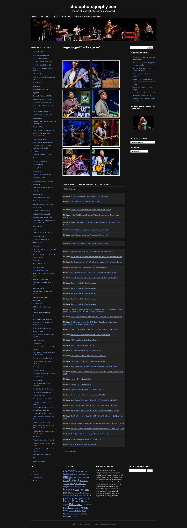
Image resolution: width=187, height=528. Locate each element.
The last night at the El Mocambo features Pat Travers (88, 267)
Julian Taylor (37, 191)
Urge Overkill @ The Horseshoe (43, 413)
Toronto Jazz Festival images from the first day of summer (90, 335)
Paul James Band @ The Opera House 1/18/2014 (87, 389)
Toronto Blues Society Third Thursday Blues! (85, 350)
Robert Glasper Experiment (41, 279)
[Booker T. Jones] (76, 74)
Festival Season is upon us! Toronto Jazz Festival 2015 (89, 230)
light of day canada (74, 493)
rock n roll (74, 507)
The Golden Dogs (38, 370)
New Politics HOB (38, 236)
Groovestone (37, 171)
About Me (66, 16)
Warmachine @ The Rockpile (41, 422)
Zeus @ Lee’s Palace (39, 461)
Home (34, 16)
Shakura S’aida (37, 304)
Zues (75, 516)
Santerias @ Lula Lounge (40, 297)
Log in (35, 471)
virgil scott (74, 514)
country (79, 477)
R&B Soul (75, 504)
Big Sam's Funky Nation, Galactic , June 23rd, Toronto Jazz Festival (93, 329)
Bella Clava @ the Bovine (40, 89)
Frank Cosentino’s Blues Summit (43, 142)
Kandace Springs (38, 194)
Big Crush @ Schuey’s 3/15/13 (42, 96)
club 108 (73, 477)
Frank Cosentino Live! (39, 139)
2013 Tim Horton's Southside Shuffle (83, 444)
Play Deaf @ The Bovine (40, 264)
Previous (137, 122)
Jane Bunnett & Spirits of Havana (43, 181)
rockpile (84, 507)
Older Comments (69, 189)
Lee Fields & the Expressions (42, 211)
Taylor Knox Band (38, 340)
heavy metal (75, 483)
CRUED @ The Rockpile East (42, 111)
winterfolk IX (68, 516)
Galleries (45, 16)
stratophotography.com (93, 6)
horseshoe (69, 489)
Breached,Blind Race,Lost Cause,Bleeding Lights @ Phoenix (91, 251)
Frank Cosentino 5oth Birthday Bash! (44, 130)
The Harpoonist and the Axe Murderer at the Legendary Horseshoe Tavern (96, 257)
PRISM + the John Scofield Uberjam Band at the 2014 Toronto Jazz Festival (96, 317)
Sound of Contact (38, 331)
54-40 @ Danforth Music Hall (42, 65)
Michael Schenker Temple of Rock (43, 217)
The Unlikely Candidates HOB (42, 392)
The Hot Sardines (38, 377)
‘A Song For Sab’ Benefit (40, 52)
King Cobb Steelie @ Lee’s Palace (43, 204)
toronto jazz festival (74, 512)
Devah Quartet (37, 118)
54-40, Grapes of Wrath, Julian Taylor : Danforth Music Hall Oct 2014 (93, 272)
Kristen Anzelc (37, 207)
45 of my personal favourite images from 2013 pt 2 (87, 395)
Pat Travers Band (38, 243)
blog (56, 16)
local (82, 492)
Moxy (35, 229)
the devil (71, 511)
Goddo (35, 158)
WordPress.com (111, 524)
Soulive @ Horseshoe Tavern (42, 328)
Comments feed (37, 477)
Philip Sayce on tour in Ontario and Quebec (85, 201)
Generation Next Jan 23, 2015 (42, 154)
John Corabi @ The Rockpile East (43, 187)
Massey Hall (74, 495)
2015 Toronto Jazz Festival (41, 55)
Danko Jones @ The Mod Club (42, 115)
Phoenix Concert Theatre (75, 501)
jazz (82, 489)
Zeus (34, 458)
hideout (84, 484)
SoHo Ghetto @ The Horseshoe (42, 319)
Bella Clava (36, 86)
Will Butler (36, 437)
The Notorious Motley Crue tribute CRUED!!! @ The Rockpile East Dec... (95, 410)
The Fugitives (37, 367)
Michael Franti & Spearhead (41, 214)
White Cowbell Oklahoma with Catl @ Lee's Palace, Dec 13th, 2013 (93, 400)
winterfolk (83, 513)
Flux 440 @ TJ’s (38, 127)
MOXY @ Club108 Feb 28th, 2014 (43, 233)
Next (148, 122)
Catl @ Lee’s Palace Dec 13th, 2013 (43, 102)
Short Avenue (37, 316)
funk (82, 480)
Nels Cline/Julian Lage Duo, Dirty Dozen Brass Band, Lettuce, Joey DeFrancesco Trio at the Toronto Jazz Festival (90, 323)
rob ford (88, 505)
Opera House (83, 498)
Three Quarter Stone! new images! (82, 345)
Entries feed (36, 474)
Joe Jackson (36, 184)
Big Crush (36, 93)
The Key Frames (38, 380)
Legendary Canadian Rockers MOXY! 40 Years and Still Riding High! (94, 366)
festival (74, 480)
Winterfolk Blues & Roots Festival (43, 440)
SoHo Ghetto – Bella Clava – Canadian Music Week (88, 356)
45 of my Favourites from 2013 (42, 62)
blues (67, 476)
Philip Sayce (36, 260)
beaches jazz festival (70, 474)
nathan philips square (77, 497)
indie (77, 489)
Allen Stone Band (38, 74)
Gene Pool (36, 151)
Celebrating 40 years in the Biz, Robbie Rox (85, 439)
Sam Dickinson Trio (39, 288)
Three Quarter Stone (39, 395)
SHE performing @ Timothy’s (42, 312)
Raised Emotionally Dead (40, 270)
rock (66, 507)
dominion (85, 477)
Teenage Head (37, 343)
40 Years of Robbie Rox (40, 58)
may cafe (81, 496)
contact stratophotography (88, 16)
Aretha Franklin (37, 83)
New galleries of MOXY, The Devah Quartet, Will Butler (89, 196)
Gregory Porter (37, 168)
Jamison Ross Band (39, 178)
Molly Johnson (37, 226)
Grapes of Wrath (38, 164)
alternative (69, 471)
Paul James (36, 246)
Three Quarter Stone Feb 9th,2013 (43, 399)
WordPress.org (37, 481)
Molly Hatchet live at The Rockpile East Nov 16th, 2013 (89, 434)
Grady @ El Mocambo (40, 161)
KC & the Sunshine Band (40, 201)
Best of (86, 474)
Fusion (86, 481)
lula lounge (66, 496)
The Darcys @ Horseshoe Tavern (43, 358)
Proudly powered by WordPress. (80, 524)
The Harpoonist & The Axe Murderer (44, 373)
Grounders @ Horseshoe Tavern (42, 174)
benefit (80, 474)
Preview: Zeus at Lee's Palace (80, 379)
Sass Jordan (36, 300)
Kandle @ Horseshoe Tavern (41, 197)
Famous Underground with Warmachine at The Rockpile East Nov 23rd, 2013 (97, 423)
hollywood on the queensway (75, 486)
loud (87, 492)
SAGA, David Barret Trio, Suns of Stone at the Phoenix (89, 243)
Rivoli (84, 505)
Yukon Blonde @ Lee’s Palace (42, 454)
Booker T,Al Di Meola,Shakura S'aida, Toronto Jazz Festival (90, 209)
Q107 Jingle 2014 (38, 267)
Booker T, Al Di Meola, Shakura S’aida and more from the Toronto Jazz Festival (144, 81)
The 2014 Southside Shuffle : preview (83, 283)
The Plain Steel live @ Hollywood (43, 389)
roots (65, 510)
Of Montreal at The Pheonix (41, 239)
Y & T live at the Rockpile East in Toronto (84, 340)
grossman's (66, 484)
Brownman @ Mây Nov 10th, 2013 (43, 99)
